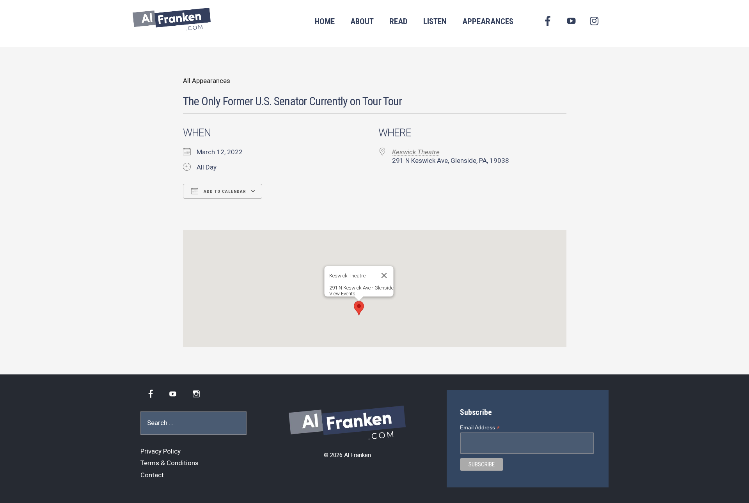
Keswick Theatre (416, 152)
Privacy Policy (160, 451)
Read (398, 21)
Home (325, 21)
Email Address (480, 427)
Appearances (487, 21)
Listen (435, 21)
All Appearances (206, 81)
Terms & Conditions (169, 463)
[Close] (384, 275)
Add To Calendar (224, 191)
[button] (359, 308)
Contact (152, 475)
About (362, 21)
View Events (342, 294)
